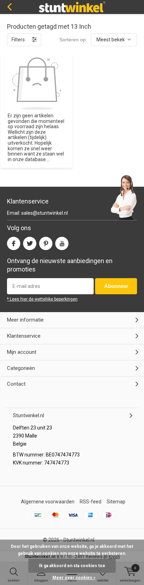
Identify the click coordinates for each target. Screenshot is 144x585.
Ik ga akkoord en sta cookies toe (72, 565)
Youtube (62, 243)
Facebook (13, 243)
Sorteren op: (73, 39)
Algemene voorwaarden (47, 501)
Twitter (29, 243)
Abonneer (116, 286)
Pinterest (45, 243)
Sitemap (116, 501)
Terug (9, 7)
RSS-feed (90, 501)
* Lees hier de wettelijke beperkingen (42, 299)
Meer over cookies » (73, 577)
